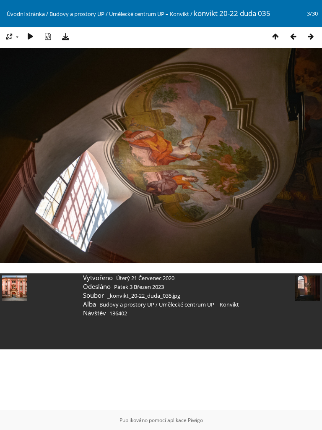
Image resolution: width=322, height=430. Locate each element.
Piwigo (195, 420)
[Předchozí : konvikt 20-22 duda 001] (293, 36)
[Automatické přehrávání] (30, 36)
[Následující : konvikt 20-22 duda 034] (310, 36)
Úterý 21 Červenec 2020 (145, 278)
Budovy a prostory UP (76, 14)
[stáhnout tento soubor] (65, 36)
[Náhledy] (275, 36)
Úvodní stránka (26, 14)
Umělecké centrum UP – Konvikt (149, 14)
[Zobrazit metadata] (48, 36)
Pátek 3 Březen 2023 (139, 287)
